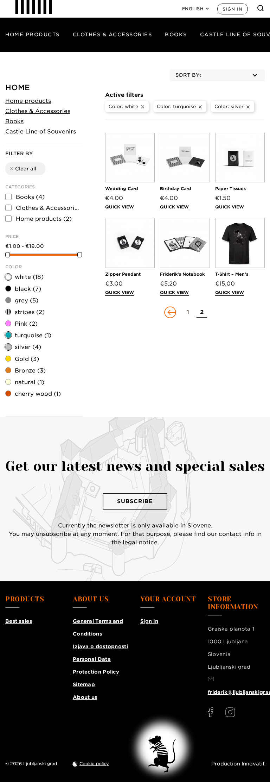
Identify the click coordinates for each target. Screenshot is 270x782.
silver (28, 347)
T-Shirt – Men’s (231, 274)
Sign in (233, 9)
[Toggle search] (260, 8)
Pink (26, 323)
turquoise (33, 335)
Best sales (18, 621)
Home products (32, 34)
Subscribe (135, 501)
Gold (27, 359)
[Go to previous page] (171, 312)
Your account (168, 599)
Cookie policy (94, 763)
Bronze (30, 370)
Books (176, 34)
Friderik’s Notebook (182, 274)
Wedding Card (121, 188)
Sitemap (84, 684)
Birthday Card (175, 188)
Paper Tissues (230, 188)
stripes (30, 312)
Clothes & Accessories (112, 34)
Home (17, 87)
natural (29, 382)
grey (26, 300)
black (28, 289)
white (29, 277)
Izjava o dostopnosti (100, 646)
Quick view (119, 206)
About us (85, 697)
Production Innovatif (238, 764)
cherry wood (38, 393)
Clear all (22, 168)
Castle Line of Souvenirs (40, 131)
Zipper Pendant (123, 274)
